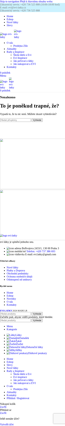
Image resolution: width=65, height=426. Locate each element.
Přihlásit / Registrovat (18, 398)
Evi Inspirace (20, 57)
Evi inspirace (20, 377)
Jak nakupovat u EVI (24, 64)
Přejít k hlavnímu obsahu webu (36, 1)
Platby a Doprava (16, 270)
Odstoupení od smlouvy (19, 279)
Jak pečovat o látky (23, 60)
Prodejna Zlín (20, 45)
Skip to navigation (10, 1)
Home (10, 292)
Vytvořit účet (7, 424)
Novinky (11, 298)
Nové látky (12, 267)
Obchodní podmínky (17, 273)
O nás (10, 301)
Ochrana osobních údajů (19, 276)
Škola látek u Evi (22, 54)
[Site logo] (7, 37)
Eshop (10, 295)
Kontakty (11, 304)
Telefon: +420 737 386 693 (40, 251)
